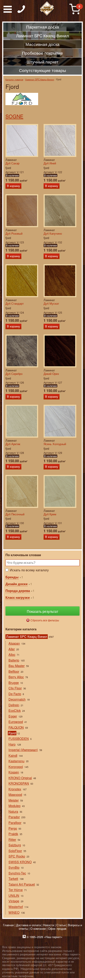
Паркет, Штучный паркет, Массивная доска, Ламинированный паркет (47, 8)
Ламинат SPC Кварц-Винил (39, 79)
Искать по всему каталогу (29, 570)
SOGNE (14, 116)
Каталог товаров (14, 79)
